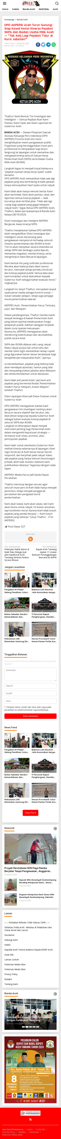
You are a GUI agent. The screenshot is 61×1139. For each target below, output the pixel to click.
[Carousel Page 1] (23, 1027)
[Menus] (4, 3)
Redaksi (8, 979)
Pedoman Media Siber (15, 964)
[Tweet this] (43, 44)
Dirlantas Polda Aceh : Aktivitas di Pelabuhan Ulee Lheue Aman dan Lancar (28, 928)
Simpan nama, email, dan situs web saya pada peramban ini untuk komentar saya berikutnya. (27, 708)
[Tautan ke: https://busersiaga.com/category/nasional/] (55, 828)
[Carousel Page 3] (30, 1027)
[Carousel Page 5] (37, 1027)
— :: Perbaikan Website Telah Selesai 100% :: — (27, 922)
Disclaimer (9, 935)
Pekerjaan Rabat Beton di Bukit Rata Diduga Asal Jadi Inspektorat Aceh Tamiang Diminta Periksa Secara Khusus (16, 553)
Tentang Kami (11, 984)
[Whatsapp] (53, 44)
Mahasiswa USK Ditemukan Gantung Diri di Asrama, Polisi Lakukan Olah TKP (16, 640)
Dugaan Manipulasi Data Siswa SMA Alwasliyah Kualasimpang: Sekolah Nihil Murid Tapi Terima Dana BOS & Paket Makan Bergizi (36, 895)
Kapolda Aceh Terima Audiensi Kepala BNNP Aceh (28, 949)
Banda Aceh (9, 46)
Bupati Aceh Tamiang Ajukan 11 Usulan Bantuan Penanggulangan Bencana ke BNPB (44, 552)
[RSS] (30, 539)
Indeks (7, 944)
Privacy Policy (10, 974)
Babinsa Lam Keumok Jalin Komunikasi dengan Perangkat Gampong (44, 591)
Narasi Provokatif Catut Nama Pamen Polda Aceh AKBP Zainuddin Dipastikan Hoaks (44, 640)
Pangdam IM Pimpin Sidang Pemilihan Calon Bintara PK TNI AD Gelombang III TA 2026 (16, 591)
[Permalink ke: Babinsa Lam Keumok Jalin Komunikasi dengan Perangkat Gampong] (44, 580)
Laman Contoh (11, 959)
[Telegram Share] (48, 44)
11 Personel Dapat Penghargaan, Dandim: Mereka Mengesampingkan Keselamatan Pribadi (43, 615)
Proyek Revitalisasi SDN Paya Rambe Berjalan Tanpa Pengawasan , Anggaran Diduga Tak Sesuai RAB (27, 870)
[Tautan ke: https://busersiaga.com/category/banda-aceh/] (55, 994)
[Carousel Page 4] (34, 1027)
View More (30, 812)
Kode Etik (8, 954)
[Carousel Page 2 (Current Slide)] (26, 1027)
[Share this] (38, 44)
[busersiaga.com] (31, 3)
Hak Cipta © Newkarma (12, 1129)
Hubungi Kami (11, 940)
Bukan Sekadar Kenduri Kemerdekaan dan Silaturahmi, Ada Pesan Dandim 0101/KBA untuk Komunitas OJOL (15, 615)
